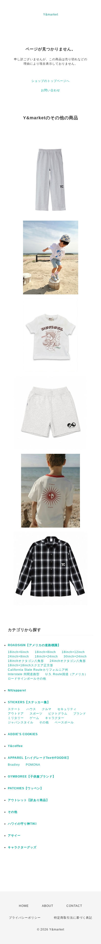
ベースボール (64, 722)
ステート (14, 709)
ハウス (31, 709)
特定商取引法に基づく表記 (73, 917)
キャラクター (54, 718)
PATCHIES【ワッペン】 (25, 788)
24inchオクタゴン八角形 (68, 661)
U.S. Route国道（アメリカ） (66, 674)
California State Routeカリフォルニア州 (38, 669)
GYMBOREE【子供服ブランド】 (32, 776)
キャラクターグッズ (22, 847)
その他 (44, 722)
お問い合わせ (50, 90)
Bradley (14, 764)
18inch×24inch (46, 656)
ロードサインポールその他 (27, 678)
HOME (24, 906)
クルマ (46, 709)
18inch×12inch (73, 652)
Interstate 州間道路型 (23, 674)
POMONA (33, 764)
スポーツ (36, 713)
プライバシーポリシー (25, 917)
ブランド (79, 713)
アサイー (14, 835)
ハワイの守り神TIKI (22, 823)
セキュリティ (66, 709)
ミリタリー (16, 718)
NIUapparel (17, 690)
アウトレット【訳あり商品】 (28, 800)
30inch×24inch (75, 656)
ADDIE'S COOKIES (23, 734)
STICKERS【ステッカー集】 (29, 702)
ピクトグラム (57, 713)
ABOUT (47, 906)
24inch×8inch (18, 656)
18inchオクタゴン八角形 (26, 661)
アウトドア (16, 713)
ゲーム (34, 718)
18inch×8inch (45, 652)
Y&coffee (15, 746)
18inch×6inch (18, 652)
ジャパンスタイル (20, 722)
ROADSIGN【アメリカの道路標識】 (34, 645)
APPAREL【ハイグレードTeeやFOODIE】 (39, 758)
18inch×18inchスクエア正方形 (30, 665)
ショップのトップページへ (50, 81)
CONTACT (74, 906)
